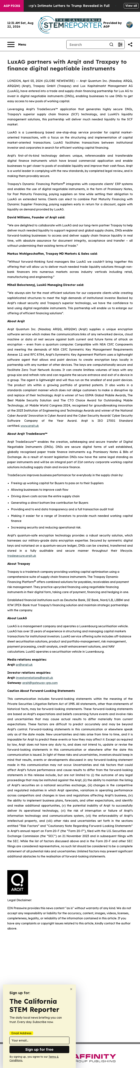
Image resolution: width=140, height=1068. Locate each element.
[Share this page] (130, 44)
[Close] (71, 989)
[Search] (111, 44)
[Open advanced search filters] (120, 44)
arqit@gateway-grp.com (40, 683)
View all (131, 5)
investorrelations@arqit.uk (34, 678)
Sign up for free (39, 1049)
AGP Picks (12, 6)
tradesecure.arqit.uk (21, 556)
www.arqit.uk (30, 426)
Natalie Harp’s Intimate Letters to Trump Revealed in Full (61, 6)
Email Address (21, 1033)
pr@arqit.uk (24, 664)
